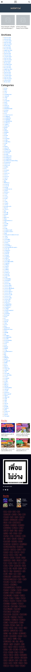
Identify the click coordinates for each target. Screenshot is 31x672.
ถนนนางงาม (7, 165)
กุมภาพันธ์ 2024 (8, 64)
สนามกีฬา (6, 338)
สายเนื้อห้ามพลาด (8, 351)
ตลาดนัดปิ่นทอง (7, 159)
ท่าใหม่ (5, 179)
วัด (4, 318)
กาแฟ (5, 99)
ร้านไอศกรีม (7, 313)
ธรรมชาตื (6, 185)
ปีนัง (5, 211)
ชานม (5, 137)
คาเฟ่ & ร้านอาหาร (8, 115)
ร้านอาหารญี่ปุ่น (8, 285)
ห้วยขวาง (6, 367)
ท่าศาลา (6, 178)
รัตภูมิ (5, 233)
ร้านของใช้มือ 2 (7, 245)
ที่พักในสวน (6, 182)
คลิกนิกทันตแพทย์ (8, 108)
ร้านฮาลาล (6, 302)
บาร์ (5, 200)
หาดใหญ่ (6, 370)
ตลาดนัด (6, 154)
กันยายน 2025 (7, 37)
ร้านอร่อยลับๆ (7, 280)
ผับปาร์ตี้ (6, 212)
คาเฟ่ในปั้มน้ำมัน (8, 121)
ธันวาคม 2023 (7, 67)
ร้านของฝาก (7, 244)
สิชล (5, 353)
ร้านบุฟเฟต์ (6, 263)
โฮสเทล (6, 414)
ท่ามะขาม (6, 176)
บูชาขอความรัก (7, 206)
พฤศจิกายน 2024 (8, 50)
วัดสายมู (6, 321)
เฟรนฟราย (6, 392)
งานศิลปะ (6, 124)
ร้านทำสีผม (6, 252)
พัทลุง (5, 219)
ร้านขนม (6, 242)
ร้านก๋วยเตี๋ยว (7, 239)
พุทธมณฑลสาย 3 (8, 220)
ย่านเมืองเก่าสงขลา (8, 231)
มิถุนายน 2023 (7, 77)
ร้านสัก (5, 277)
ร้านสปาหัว (6, 274)
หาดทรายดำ (7, 368)
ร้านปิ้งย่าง (6, 264)
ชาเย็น (5, 143)
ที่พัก (5, 181)
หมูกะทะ (6, 365)
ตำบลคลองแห (7, 162)
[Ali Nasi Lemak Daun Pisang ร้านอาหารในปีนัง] (23, 20)
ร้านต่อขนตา (7, 250)
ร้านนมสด (6, 255)
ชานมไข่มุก (6, 138)
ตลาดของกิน (7, 152)
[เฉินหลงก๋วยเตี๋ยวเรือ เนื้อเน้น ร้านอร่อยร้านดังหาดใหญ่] (19, 500)
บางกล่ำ (6, 193)
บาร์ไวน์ (6, 204)
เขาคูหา (6, 379)
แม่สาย (5, 405)
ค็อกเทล (6, 111)
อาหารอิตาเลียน (8, 375)
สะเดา (5, 343)
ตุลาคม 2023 (7, 70)
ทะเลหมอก (6, 170)
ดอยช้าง (6, 146)
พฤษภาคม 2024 (8, 59)
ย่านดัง (5, 228)
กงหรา (5, 91)
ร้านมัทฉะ (6, 267)
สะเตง (5, 345)
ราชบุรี (5, 236)
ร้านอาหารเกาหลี (8, 294)
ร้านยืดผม (6, 269)
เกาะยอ (6, 376)
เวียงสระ (6, 395)
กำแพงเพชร (7, 100)
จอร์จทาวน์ (6, 126)
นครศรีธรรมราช (8, 189)
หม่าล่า (5, 364)
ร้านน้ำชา (6, 258)
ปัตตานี (6, 208)
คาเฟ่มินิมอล (7, 116)
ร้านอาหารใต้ (7, 299)
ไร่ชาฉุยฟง (6, 416)
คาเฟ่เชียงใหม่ (7, 118)
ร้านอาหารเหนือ (8, 297)
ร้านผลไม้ (6, 266)
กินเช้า (5, 102)
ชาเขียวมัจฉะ (7, 141)
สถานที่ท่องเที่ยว (8, 337)
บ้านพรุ (5, 198)
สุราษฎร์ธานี (7, 360)
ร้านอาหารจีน (7, 283)
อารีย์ (5, 372)
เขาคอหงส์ (6, 378)
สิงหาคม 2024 (7, 55)
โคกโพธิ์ (6, 406)
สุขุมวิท (6, 359)
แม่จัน (5, 400)
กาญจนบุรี (6, 96)
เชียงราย (6, 384)
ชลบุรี (5, 133)
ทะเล (5, 168)
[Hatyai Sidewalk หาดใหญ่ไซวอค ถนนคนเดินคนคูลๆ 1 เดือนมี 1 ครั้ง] (8, 20)
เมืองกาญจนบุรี (7, 394)
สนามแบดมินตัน (8, 340)
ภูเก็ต (5, 222)
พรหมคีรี (6, 214)
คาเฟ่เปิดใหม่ (7, 119)
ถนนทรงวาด (7, 163)
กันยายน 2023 (7, 72)
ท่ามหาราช (6, 173)
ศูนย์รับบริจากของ (8, 329)
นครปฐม (6, 187)
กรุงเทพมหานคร (8, 94)
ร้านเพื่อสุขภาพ (7, 305)
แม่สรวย (6, 403)
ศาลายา (6, 324)
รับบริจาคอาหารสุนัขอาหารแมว (11, 234)
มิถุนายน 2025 (7, 42)
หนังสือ (5, 362)
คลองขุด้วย (6, 107)
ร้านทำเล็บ (6, 253)
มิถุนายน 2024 (7, 58)
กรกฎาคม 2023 (7, 75)
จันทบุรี (5, 127)
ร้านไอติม (6, 312)
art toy (5, 88)
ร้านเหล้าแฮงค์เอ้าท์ (8, 310)
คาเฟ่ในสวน (7, 122)
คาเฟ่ (5, 113)
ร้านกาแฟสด (7, 241)
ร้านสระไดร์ (7, 275)
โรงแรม (6, 413)
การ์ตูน (5, 97)
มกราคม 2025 (7, 47)
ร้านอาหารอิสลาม (8, 291)
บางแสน (6, 197)
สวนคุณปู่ (6, 342)
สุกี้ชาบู (5, 356)
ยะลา (5, 226)
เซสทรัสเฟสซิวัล (8, 387)
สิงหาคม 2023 (7, 74)
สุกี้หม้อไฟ (6, 357)
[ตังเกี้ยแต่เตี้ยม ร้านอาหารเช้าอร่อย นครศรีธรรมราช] (5, 505)
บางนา (5, 195)
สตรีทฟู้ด (6, 332)
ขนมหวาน (6, 105)
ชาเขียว (6, 140)
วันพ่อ (5, 323)
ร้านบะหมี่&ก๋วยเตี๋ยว (8, 261)
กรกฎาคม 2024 (7, 56)
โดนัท (5, 409)
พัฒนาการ (6, 217)
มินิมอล (6, 225)
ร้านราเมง (6, 271)
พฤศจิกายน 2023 (8, 69)
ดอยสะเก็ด (6, 148)
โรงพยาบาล (7, 411)
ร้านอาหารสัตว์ (7, 290)
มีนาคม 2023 (7, 81)
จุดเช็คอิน (6, 132)
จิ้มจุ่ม (5, 129)
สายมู (5, 349)
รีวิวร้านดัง (6, 315)
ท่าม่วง (5, 171)
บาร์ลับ (5, 201)
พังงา (5, 215)
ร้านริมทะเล (7, 272)
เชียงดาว (6, 383)
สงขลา (5, 331)
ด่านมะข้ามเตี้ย (7, 151)
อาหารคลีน (6, 373)
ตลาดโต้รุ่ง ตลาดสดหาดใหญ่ (11, 160)
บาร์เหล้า (6, 203)
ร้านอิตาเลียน (7, 301)
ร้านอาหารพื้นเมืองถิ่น (9, 288)
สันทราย (6, 346)
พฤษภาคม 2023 (8, 78)
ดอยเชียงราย (7, 149)
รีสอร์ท (5, 316)
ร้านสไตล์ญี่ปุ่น (7, 279)
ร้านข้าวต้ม (6, 249)
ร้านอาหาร (6, 282)
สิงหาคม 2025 (7, 39)
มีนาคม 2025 (7, 45)
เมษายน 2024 (7, 61)
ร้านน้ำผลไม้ (7, 260)
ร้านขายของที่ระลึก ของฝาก (10, 247)
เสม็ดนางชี (6, 397)
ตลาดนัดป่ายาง (7, 157)
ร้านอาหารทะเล (8, 286)
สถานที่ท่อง (6, 335)
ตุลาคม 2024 (7, 51)
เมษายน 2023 (7, 80)
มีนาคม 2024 (7, 63)
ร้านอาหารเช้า (7, 296)
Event (5, 89)
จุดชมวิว (6, 130)
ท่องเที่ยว (6, 167)
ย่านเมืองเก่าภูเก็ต (8, 230)
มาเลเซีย (6, 223)
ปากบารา (6, 209)
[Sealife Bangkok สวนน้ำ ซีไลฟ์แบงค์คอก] (8, 428)
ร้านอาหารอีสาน (8, 293)
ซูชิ (5, 144)
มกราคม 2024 (7, 66)
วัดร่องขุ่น (6, 319)
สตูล (5, 334)
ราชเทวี (6, 238)
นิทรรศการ (6, 192)
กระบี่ (5, 92)
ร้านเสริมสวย (7, 307)
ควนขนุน (6, 110)
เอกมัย (5, 398)
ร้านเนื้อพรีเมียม (7, 304)
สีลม (5, 354)
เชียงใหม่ (6, 386)
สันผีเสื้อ (6, 348)
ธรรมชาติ (6, 184)
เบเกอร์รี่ (6, 390)
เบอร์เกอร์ (6, 389)
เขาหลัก (6, 381)
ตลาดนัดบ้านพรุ (8, 156)
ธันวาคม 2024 (7, 48)
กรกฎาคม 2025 (7, 40)
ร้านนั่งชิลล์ (6, 256)
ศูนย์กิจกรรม (7, 327)
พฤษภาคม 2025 (8, 44)
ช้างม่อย (6, 135)
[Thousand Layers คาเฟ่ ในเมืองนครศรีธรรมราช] (19, 505)
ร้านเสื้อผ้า (6, 308)
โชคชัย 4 (6, 408)
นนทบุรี (6, 190)
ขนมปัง (6, 104)
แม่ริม (5, 401)
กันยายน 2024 (7, 53)
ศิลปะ (5, 326)
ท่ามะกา (6, 174)
